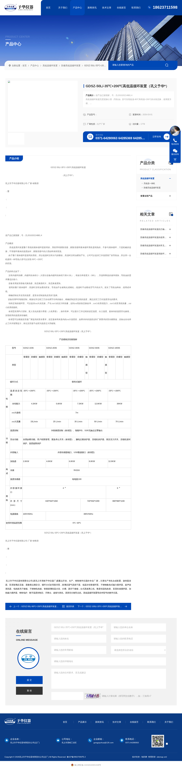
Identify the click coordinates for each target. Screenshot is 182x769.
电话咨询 (175, 144)
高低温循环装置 (50, 65)
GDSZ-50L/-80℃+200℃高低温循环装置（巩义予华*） (45, 606)
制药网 (144, 757)
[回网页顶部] (175, 160)
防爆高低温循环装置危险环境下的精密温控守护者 (156, 253)
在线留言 (121, 7)
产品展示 (82, 722)
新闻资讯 (92, 7)
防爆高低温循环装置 (70, 65)
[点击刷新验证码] (93, 696)
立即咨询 (156, 137)
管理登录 (152, 757)
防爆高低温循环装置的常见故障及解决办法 (156, 245)
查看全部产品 (146, 196)
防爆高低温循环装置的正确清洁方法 (156, 229)
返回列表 (70, 606)
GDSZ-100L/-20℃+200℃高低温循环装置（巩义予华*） (110, 606)
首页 (48, 7)
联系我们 (136, 7)
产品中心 (77, 7)
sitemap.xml (162, 757)
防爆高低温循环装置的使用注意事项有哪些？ (156, 237)
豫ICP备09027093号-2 (76, 757)
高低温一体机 (149, 183)
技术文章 (106, 7)
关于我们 (62, 7)
